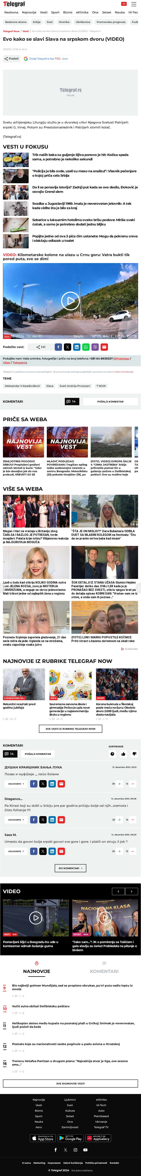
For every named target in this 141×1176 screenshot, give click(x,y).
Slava (49, 386)
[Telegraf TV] (85, 1150)
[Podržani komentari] (123, 754)
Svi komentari (70, 868)
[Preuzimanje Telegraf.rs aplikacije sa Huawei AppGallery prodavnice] (98, 1138)
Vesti (26, 31)
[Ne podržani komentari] (134, 754)
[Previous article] (3, 588)
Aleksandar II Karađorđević (22, 386)
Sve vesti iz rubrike (70, 728)
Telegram (19, 362)
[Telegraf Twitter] (65, 1150)
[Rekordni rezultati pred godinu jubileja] (24, 684)
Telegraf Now (11, 31)
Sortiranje (116, 746)
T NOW (101, 386)
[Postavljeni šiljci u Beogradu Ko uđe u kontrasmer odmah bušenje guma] (36, 917)
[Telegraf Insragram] (75, 1150)
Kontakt (114, 1163)
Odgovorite (16, 783)
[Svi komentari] (112, 754)
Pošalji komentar (110, 401)
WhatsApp (121, 358)
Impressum (54, 1163)
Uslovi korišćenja (124, 371)
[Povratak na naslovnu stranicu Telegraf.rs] (14, 4)
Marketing (39, 1163)
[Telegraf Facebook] (55, 1150)
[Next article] (138, 588)
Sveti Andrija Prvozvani (75, 386)
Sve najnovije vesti (70, 1083)
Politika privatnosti (96, 1163)
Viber (6, 362)
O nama (26, 1163)
